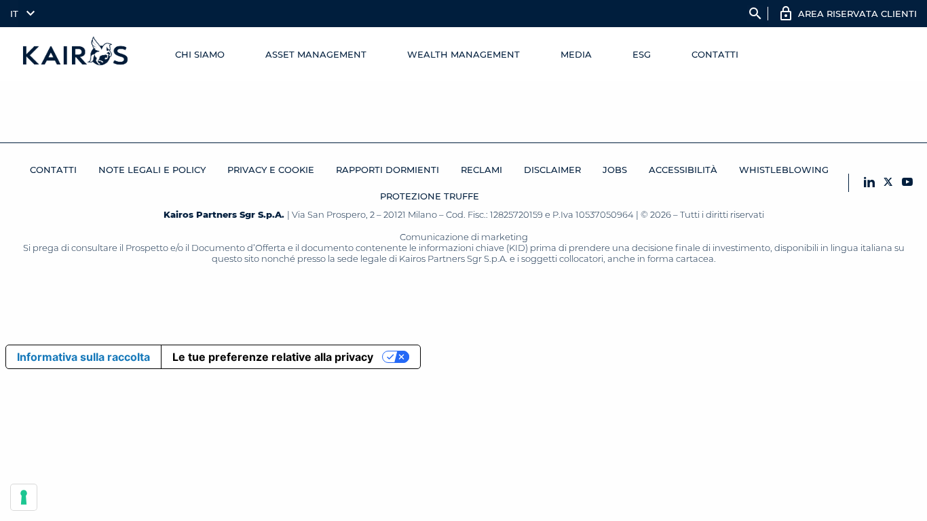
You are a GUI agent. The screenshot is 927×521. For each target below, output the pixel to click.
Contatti (715, 54)
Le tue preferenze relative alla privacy (272, 357)
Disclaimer (552, 169)
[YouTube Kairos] (907, 183)
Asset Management (315, 54)
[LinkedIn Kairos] (869, 183)
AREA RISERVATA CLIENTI (857, 13)
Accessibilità (683, 169)
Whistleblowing (784, 169)
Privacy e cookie (270, 169)
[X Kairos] (888, 183)
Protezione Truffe (429, 196)
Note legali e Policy (152, 169)
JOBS (615, 169)
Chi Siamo (200, 54)
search (755, 13)
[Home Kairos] (76, 54)
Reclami (481, 169)
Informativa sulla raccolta (83, 357)
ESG (641, 54)
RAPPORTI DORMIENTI (387, 169)
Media (576, 54)
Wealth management (463, 54)
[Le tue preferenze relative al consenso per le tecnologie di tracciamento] (24, 497)
